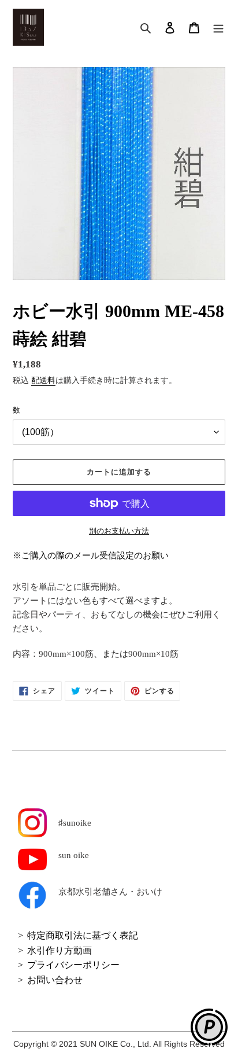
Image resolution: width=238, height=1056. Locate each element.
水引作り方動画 (59, 950)
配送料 (43, 380)
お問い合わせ (55, 980)
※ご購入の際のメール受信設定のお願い (91, 555)
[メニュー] (218, 27)
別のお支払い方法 (119, 531)
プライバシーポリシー (73, 965)
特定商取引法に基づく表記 (82, 935)
